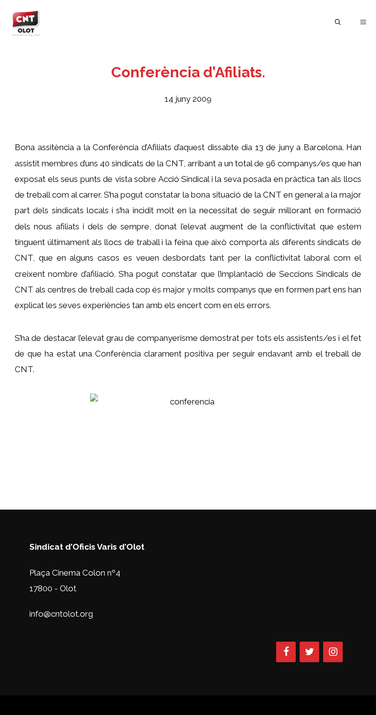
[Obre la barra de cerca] (338, 22)
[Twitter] (309, 652)
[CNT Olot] (26, 22)
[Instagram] (333, 652)
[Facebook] (286, 652)
